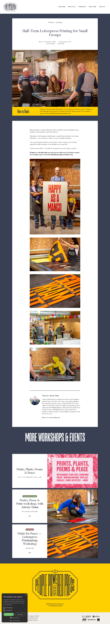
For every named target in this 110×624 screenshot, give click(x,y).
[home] (10, 6)
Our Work (61, 7)
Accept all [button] (9, 614)
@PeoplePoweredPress (56, 606)
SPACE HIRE (92, 7)
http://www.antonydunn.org (51, 417)
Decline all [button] (20, 614)
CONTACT (102, 7)
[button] (14, 618)
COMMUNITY (82, 7)
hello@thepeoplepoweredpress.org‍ (55, 604)
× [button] (26, 595)
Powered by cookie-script (14, 620)
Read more (9, 604)
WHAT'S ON (71, 7)
